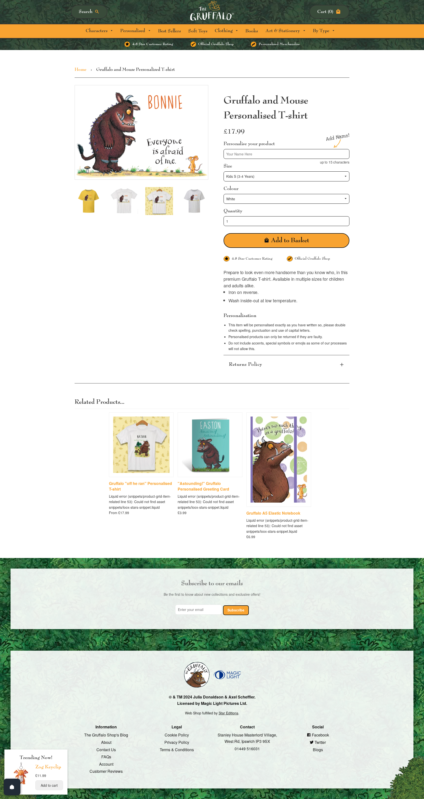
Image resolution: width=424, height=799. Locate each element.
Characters (97, 30)
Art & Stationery (283, 30)
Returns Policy (245, 364)
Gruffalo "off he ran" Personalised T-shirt (140, 486)
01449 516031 (247, 748)
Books (251, 31)
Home (80, 69)
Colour (231, 188)
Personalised (133, 30)
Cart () (325, 11)
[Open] (12, 787)
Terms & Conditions (177, 749)
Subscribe (235, 609)
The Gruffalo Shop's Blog (106, 735)
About (106, 742)
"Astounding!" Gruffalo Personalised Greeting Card (203, 486)
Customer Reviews (106, 771)
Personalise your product (249, 143)
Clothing (224, 30)
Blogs (318, 749)
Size (228, 166)
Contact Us (106, 749)
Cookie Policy (177, 735)
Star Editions (228, 712)
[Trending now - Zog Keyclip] (21, 784)
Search (86, 11)
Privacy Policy (176, 742)
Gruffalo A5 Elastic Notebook (273, 513)
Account (106, 764)
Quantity (233, 211)
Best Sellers (169, 31)
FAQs (106, 757)
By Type (322, 30)
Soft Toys (197, 31)
